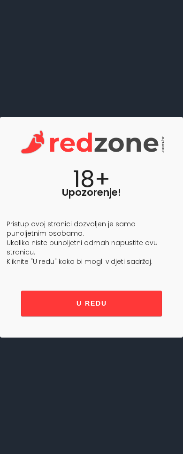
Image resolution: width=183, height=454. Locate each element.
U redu (91, 303)
